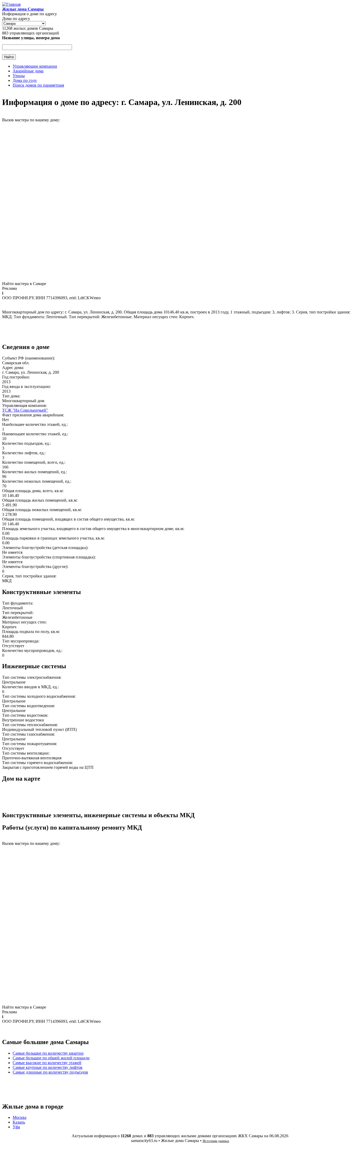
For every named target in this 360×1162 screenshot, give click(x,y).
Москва (19, 1117)
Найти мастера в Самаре (24, 283)
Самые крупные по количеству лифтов (47, 1067)
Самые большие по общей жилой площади (51, 1058)
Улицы (19, 75)
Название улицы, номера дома (31, 38)
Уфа (16, 1127)
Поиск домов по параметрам (38, 85)
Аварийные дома (28, 71)
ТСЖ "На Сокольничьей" (25, 410)
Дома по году (25, 80)
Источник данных (216, 1141)
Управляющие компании (35, 66)
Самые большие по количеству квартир (48, 1053)
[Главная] (11, 4)
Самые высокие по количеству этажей (47, 1062)
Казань (19, 1122)
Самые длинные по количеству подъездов (50, 1072)
